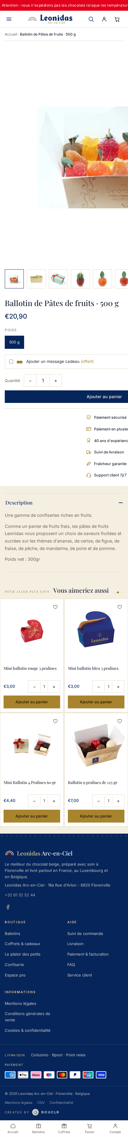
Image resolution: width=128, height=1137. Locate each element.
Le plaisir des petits (22, 954)
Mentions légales (20, 1003)
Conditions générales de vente (27, 1016)
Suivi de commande (85, 933)
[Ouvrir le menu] (8, 19)
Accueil (11, 34)
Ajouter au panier (31, 701)
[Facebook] (8, 907)
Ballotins (12, 933)
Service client (79, 975)
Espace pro (15, 975)
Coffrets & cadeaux (22, 943)
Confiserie (14, 964)
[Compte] (104, 19)
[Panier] (117, 19)
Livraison (75, 943)
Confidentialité (61, 1103)
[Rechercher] (91, 19)
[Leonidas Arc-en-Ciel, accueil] (50, 19)
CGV (41, 1103)
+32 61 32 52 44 (20, 895)
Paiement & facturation (88, 954)
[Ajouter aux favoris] (55, 607)
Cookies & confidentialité (28, 1030)
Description (18, 502)
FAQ (71, 964)
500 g (14, 342)
